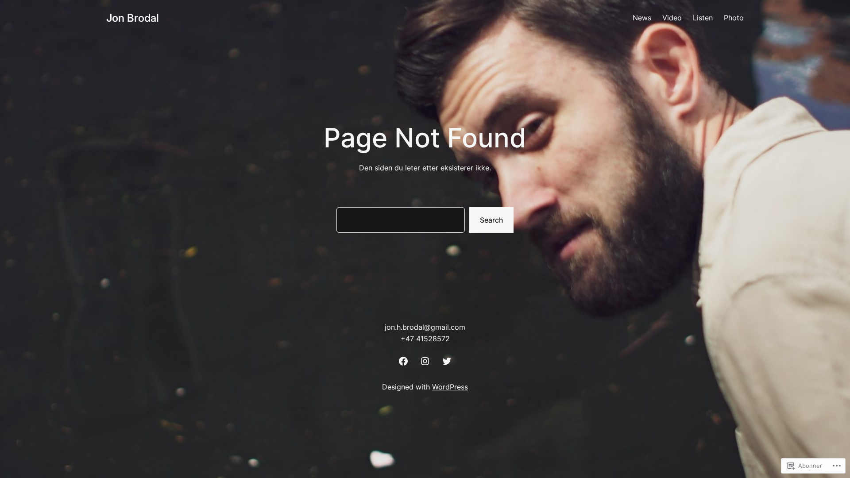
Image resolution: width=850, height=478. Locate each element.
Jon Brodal (132, 18)
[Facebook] (403, 361)
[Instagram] (425, 361)
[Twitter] (446, 361)
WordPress (450, 386)
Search (491, 220)
